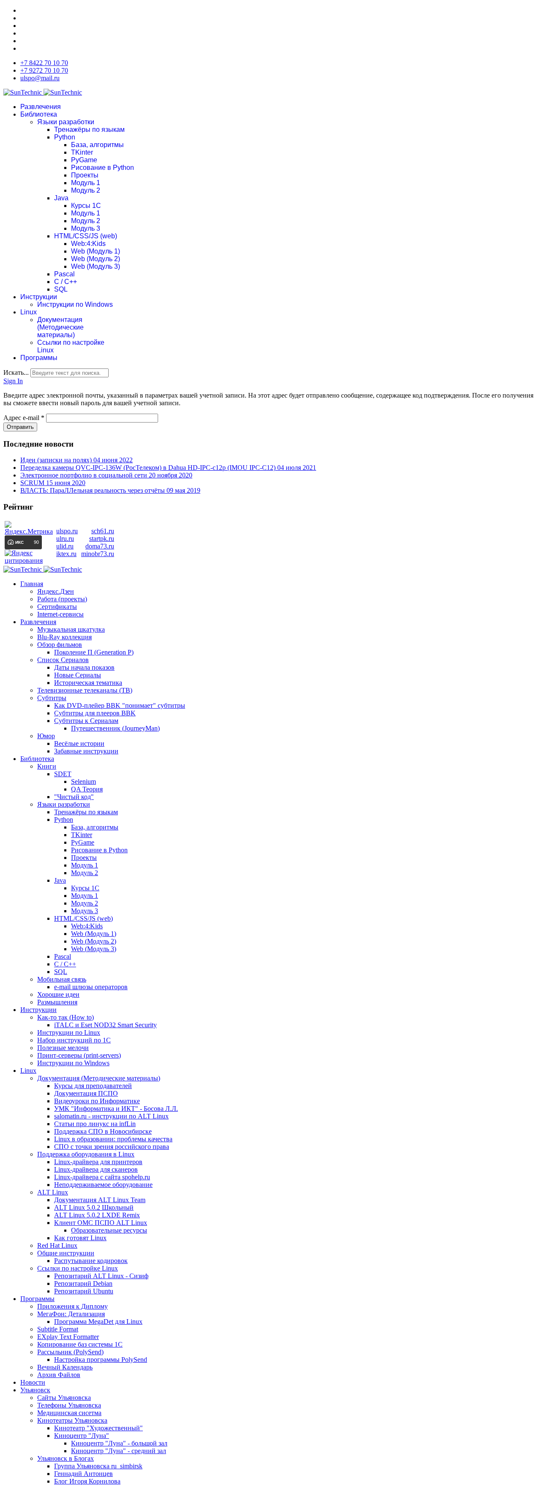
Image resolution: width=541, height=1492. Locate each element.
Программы (38, 357)
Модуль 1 (85, 182)
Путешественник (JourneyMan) (115, 728)
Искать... (16, 372)
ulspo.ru (67, 531)
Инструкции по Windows (75, 304)
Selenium (83, 781)
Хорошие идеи (58, 994)
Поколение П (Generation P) (94, 652)
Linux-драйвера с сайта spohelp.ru (102, 1177)
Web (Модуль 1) (95, 251)
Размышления (57, 1002)
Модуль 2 (85, 190)
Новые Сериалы (77, 675)
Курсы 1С (86, 205)
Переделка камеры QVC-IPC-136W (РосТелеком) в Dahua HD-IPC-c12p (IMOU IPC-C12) (168, 467)
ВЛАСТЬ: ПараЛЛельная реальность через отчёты (110, 490)
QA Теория (87, 789)
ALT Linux (52, 1192)
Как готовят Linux (80, 1237)
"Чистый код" (74, 796)
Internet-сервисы (60, 614)
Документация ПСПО (86, 1093)
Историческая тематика (88, 682)
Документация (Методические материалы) (60, 327)
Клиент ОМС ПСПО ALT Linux (100, 1222)
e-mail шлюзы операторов (91, 986)
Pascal (64, 274)
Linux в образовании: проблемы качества (113, 1139)
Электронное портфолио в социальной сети (106, 475)
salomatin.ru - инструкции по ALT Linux (111, 1116)
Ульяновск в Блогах (65, 1458)
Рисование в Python (102, 167)
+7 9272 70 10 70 (44, 70)
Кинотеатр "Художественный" (98, 1428)
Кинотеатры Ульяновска (72, 1420)
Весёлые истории (79, 743)
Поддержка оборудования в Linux (85, 1154)
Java (61, 198)
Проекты (84, 175)
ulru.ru (65, 538)
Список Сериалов (63, 659)
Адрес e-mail (23, 417)
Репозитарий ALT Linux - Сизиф (101, 1275)
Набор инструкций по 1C (74, 1040)
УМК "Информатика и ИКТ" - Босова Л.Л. (116, 1108)
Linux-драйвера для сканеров (96, 1169)
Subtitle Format (57, 1329)
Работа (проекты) (62, 599)
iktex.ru (66, 553)
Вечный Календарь (65, 1367)
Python (64, 137)
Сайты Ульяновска (64, 1397)
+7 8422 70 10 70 (44, 62)
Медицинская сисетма (69, 1412)
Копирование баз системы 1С (80, 1344)
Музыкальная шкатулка (71, 629)
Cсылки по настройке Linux (77, 1268)
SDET (62, 773)
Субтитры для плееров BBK (95, 713)
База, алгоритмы (97, 144)
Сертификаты (57, 606)
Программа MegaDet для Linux (98, 1321)
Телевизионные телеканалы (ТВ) (84, 690)
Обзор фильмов (59, 644)
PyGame (84, 160)
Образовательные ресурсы (109, 1230)
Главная (31, 583)
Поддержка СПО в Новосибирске (103, 1131)
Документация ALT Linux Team (99, 1199)
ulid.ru (65, 546)
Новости (32, 1382)
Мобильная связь (61, 979)
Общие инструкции (65, 1253)
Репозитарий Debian (83, 1283)
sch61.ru (102, 531)
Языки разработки (65, 121)
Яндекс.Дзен (55, 591)
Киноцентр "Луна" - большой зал (119, 1443)
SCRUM (52, 482)
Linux (28, 312)
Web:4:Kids (88, 243)
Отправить (20, 427)
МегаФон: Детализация (71, 1313)
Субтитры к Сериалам (86, 720)
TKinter (82, 152)
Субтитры (51, 697)
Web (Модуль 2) (95, 258)
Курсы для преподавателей (93, 1085)
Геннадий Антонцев (83, 1473)
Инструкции (38, 296)
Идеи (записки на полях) (76, 460)
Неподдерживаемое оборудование (103, 1184)
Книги (46, 766)
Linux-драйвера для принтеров (98, 1161)
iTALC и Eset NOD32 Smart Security (105, 1024)
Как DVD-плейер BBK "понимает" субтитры (119, 705)
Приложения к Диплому (72, 1306)
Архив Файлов (58, 1374)
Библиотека (38, 114)
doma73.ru (99, 546)
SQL (61, 289)
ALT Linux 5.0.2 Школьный (94, 1207)
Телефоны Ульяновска (69, 1405)
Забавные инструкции (86, 751)
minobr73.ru (97, 553)
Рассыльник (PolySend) (70, 1352)
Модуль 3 (85, 228)
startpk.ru (101, 538)
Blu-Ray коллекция (64, 637)
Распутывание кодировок (91, 1260)
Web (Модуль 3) (95, 266)
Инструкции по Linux (68, 1032)
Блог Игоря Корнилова (87, 1481)
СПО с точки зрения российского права (111, 1146)
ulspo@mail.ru (40, 78)
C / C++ (65, 281)
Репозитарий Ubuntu (83, 1291)
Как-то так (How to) (65, 1017)
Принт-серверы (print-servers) (79, 1055)
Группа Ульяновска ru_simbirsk (98, 1466)
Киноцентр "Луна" (81, 1435)
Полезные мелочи (63, 1047)
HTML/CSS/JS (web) (85, 236)
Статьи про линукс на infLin (95, 1123)
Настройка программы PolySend (100, 1359)
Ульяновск (35, 1390)
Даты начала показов (84, 667)
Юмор (46, 735)
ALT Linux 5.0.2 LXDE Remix (97, 1215)
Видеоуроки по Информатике (97, 1101)
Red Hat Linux (57, 1245)
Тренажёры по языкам (89, 129)
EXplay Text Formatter (68, 1336)
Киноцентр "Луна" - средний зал (118, 1450)
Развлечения (40, 106)
